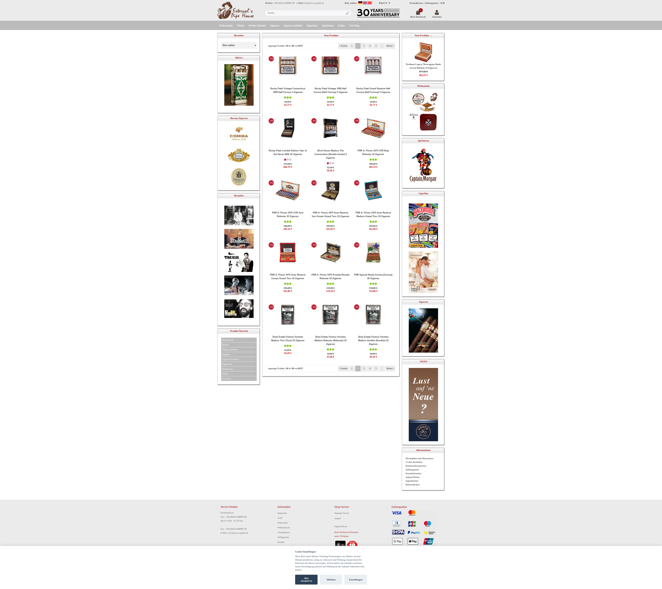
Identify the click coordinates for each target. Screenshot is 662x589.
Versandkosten (416, 3)
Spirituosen (328, 25)
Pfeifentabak (226, 25)
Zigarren (274, 25)
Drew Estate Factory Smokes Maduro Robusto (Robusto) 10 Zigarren (331, 340)
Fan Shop (354, 25)
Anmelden (437, 17)
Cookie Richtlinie (414, 462)
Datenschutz (283, 523)
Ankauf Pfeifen (413, 477)
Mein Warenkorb (418, 17)
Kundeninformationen (416, 466)
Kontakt (281, 542)
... (382, 46)
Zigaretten (312, 25)
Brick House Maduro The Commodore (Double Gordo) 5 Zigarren (330, 154)
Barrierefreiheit (413, 484)
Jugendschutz (412, 481)
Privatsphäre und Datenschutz (419, 458)
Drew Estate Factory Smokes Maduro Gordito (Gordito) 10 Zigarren (373, 340)
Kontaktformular (413, 473)
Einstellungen (355, 579)
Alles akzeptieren (306, 579)
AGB (442, 3)
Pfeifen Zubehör (257, 25)
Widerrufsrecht (284, 527)
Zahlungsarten (431, 3)
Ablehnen (331, 579)
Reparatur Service (341, 513)
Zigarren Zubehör (293, 25)
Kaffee (341, 25)
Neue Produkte (422, 35)
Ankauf (337, 518)
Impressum (282, 513)
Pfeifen (240, 25)
